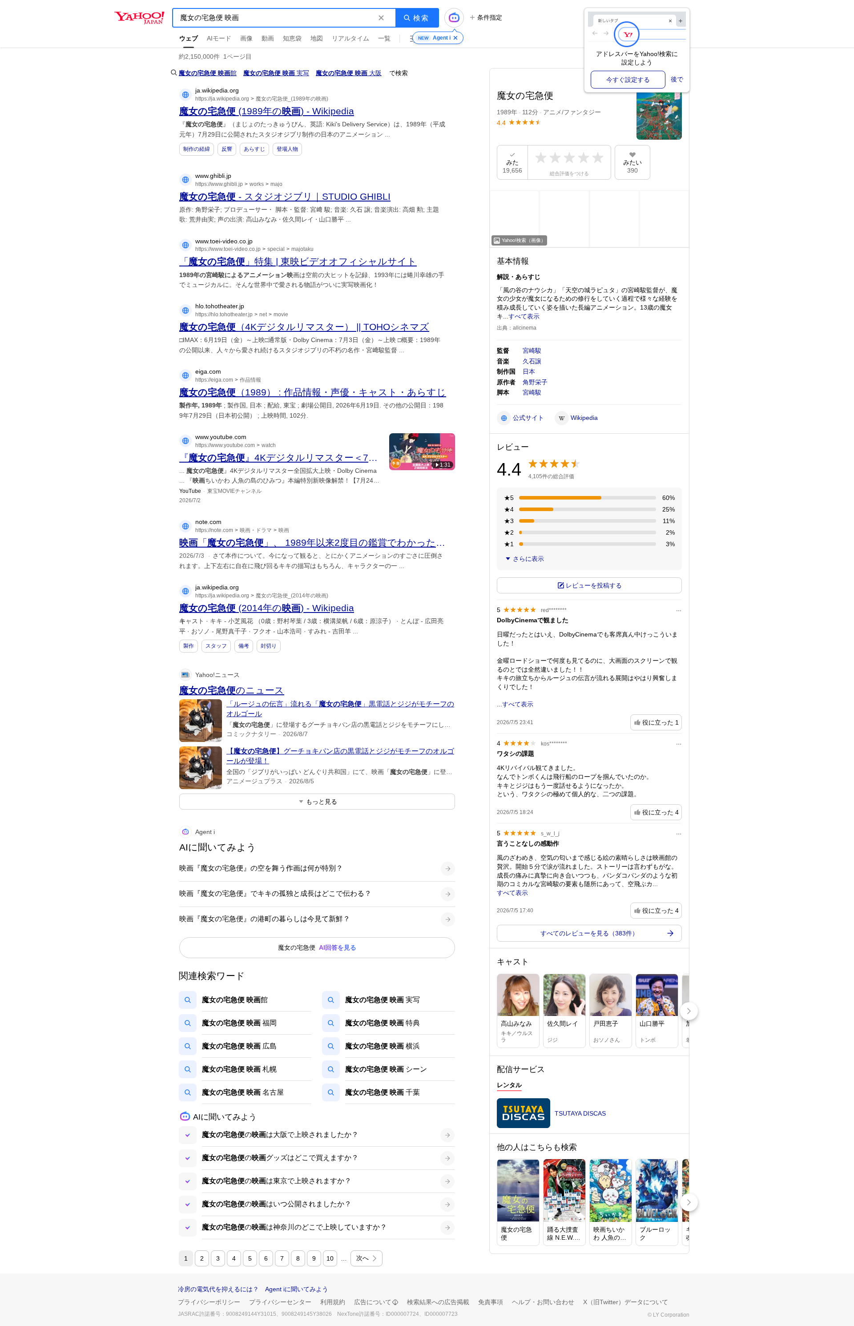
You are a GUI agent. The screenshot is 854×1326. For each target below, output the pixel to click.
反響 (227, 149)
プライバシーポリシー (209, 1302)
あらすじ (254, 149)
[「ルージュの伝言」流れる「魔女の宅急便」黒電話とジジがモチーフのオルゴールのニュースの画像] (200, 720)
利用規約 (332, 1302)
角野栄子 (535, 382)
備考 (243, 646)
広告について (372, 1302)
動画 (268, 38)
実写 (276, 73)
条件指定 (489, 17)
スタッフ (216, 646)
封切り (269, 646)
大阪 (349, 73)
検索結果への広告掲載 (438, 1302)
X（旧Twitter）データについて (625, 1302)
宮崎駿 (532, 350)
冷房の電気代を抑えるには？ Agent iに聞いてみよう (253, 1289)
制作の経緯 (196, 149)
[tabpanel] (589, 1115)
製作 (188, 646)
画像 (246, 38)
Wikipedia (584, 417)
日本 (529, 371)
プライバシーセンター (280, 1302)
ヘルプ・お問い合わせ (543, 1302)
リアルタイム (350, 38)
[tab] (509, 1086)
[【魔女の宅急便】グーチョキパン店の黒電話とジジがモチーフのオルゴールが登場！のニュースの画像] (200, 767)
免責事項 (490, 1302)
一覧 (384, 38)
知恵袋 (292, 38)
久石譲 (532, 361)
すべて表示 (524, 316)
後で (677, 79)
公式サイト (528, 417)
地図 (316, 38)
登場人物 (287, 149)
